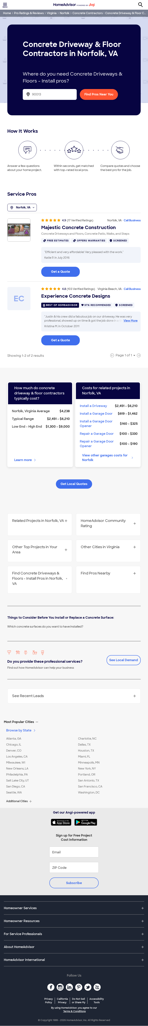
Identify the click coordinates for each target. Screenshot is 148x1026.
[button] (74, 722)
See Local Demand (123, 660)
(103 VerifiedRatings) (81, 289)
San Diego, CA (15, 786)
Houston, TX (86, 750)
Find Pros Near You (98, 94)
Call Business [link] (132, 220)
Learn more (23, 460)
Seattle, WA (14, 792)
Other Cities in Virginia (100, 547)
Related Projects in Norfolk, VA (38, 520)
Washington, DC (89, 792)
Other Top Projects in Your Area (34, 550)
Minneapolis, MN (89, 762)
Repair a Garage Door (97, 434)
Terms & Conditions (74, 1011)
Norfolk (64, 13)
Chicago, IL (13, 744)
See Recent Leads (28, 696)
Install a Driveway (93, 406)
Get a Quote (60, 272)
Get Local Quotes (74, 484)
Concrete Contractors (87, 13)
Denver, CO (13, 750)
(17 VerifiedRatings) (80, 220)
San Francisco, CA (90, 786)
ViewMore (131, 320)
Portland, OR (86, 774)
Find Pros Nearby (95, 573)
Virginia (52, 13)
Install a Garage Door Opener (96, 423)
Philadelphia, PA (17, 774)
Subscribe (74, 883)
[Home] (74, 5)
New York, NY (87, 768)
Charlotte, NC (87, 738)
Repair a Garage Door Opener (97, 443)
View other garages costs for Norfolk (105, 457)
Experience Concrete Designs (75, 296)
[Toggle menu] (5, 5)
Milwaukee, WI (15, 762)
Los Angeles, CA (17, 756)
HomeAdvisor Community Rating (103, 523)
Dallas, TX (84, 744)
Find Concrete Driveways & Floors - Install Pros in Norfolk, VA (37, 578)
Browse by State (18, 730)
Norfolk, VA (23, 207)
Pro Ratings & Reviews (29, 13)
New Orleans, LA (17, 768)
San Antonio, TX (88, 780)
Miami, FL (84, 756)
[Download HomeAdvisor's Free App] (62, 822)
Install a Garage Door (96, 414)
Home (7, 13)
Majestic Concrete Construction (78, 227)
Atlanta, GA (13, 738)
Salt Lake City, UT (17, 780)
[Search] (142, 4)
